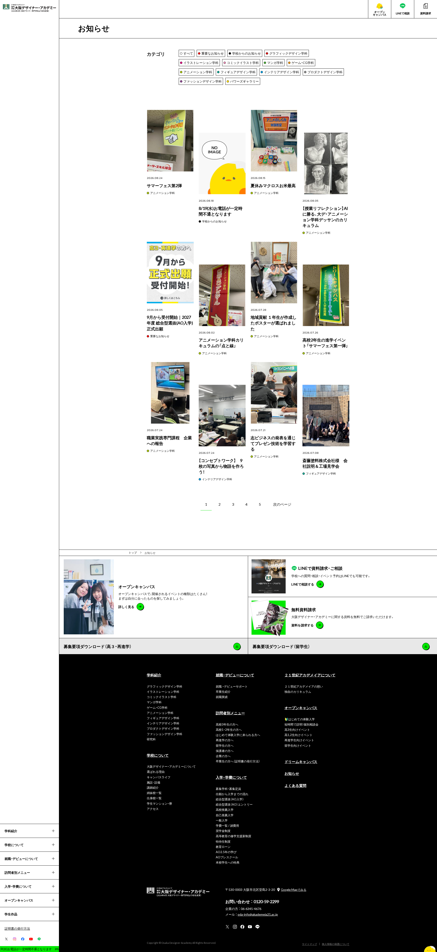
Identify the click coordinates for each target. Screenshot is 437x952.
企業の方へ (223, 756)
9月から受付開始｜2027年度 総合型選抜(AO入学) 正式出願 (170, 323)
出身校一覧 (154, 798)
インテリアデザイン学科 (217, 479)
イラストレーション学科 (163, 691)
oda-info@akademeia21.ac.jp (258, 914)
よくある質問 (295, 785)
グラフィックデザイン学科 (164, 686)
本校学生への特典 (227, 862)
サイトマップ (309, 944)
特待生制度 (223, 841)
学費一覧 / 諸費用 (227, 825)
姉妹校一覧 (154, 793)
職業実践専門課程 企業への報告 (169, 440)
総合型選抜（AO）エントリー (234, 804)
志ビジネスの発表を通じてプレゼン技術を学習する (273, 443)
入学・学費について (231, 777)
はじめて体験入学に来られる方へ (238, 735)
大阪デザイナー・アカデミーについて (171, 766)
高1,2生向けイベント (299, 735)
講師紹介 (153, 787)
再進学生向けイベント (299, 740)
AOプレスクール (227, 857)
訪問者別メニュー (230, 713)
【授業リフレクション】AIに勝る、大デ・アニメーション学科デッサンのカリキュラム (325, 217)
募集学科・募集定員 (228, 788)
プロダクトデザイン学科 (163, 728)
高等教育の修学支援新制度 (233, 836)
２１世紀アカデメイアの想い (304, 686)
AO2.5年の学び (226, 852)
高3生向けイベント (297, 729)
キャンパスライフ (158, 777)
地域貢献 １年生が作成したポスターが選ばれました (274, 323)
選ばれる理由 (156, 771)
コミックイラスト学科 (161, 697)
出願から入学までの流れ (232, 794)
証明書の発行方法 (17, 928)
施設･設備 (153, 782)
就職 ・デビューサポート (232, 686)
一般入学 (222, 820)
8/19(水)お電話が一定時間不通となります (220, 211)
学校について (158, 755)
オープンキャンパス (301, 707)
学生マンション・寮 (159, 803)
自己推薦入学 (225, 815)
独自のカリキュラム (298, 691)
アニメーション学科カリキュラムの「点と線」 (221, 343)
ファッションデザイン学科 (164, 734)
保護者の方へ (225, 751)
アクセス (153, 808)
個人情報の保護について (335, 944)
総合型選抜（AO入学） (230, 799)
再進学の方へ (225, 740)
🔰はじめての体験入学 (300, 719)
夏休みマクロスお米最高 (273, 185)
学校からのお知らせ (214, 221)
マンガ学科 (154, 702)
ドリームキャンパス (301, 761)
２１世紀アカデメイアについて (310, 675)
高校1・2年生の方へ (229, 729)
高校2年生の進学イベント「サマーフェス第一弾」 (325, 343)
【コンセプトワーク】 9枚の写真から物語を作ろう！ (221, 466)
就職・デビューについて (235, 675)
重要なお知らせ (159, 336)
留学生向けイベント (298, 745)
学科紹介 (154, 675)
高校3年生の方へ (227, 724)
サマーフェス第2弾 (164, 185)
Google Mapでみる (293, 889)
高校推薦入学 (225, 809)
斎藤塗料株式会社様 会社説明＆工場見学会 (325, 463)
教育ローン (223, 846)
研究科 (151, 739)
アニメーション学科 (162, 193)
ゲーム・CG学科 (157, 707)
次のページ (282, 504)
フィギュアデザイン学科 (321, 473)
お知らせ (292, 773)
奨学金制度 (223, 831)
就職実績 (222, 697)
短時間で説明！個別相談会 (301, 724)
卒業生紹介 (223, 691)
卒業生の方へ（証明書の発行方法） (238, 761)
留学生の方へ (225, 745)
